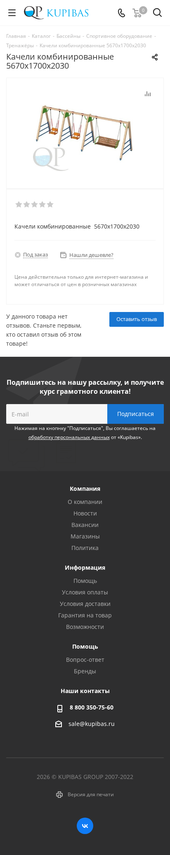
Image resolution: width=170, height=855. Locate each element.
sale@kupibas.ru (91, 724)
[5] (50, 204)
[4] (43, 204)
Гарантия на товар (85, 615)
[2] (27, 204)
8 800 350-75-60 (91, 707)
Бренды (85, 671)
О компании (85, 502)
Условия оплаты (85, 592)
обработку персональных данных (69, 437)
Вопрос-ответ (85, 659)
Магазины (85, 536)
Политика (85, 548)
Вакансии (85, 525)
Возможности (85, 627)
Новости (85, 513)
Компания (85, 488)
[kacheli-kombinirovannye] (85, 129)
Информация (85, 567)
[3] (35, 204)
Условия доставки (85, 604)
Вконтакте (85, 826)
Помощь (85, 581)
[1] (19, 204)
